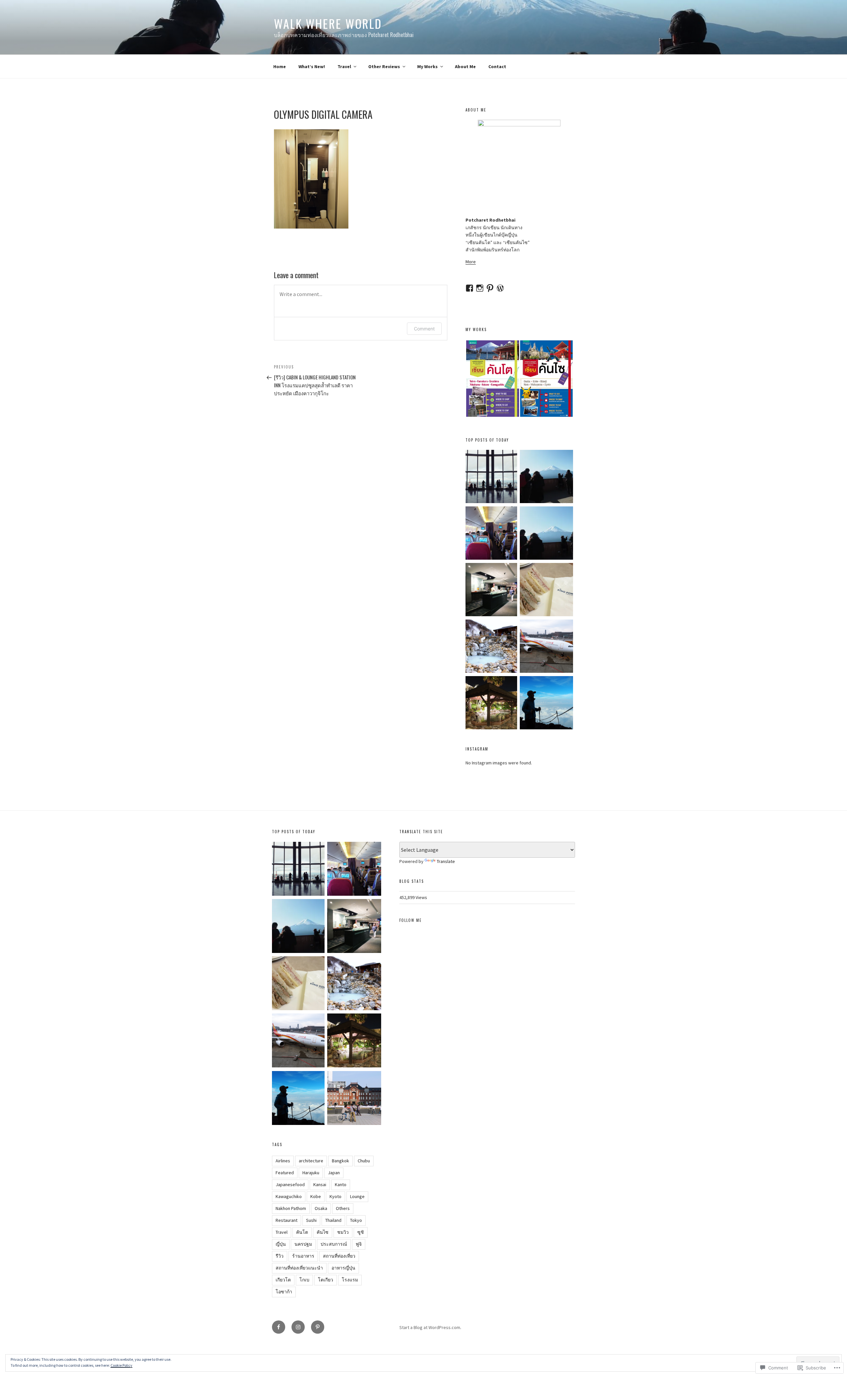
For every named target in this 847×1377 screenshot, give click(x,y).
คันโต (302, 1232)
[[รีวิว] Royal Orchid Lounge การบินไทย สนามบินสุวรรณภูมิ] (492, 590)
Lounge (357, 1196)
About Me (465, 66)
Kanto (340, 1184)
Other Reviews (384, 66)
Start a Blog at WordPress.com (429, 1327)
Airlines (283, 1161)
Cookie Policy (121, 1365)
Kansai (319, 1184)
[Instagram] (298, 1327)
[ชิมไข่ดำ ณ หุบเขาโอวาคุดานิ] (492, 647)
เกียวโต (283, 1280)
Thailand (333, 1220)
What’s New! (311, 66)
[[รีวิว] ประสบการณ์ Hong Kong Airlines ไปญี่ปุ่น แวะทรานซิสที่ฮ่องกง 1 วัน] (546, 647)
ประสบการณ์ (334, 1244)
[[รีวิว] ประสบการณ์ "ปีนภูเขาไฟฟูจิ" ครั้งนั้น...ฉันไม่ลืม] (546, 703)
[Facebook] (278, 1327)
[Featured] (546, 477)
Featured (285, 1173)
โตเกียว (325, 1280)
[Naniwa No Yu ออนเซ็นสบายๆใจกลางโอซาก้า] (492, 703)
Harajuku (310, 1173)
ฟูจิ (359, 1244)
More (471, 262)
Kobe (315, 1196)
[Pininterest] (317, 1327)
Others (343, 1208)
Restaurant (286, 1220)
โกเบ (304, 1280)
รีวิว (280, 1256)
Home (279, 66)
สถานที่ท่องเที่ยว (339, 1256)
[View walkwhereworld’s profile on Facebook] (469, 288)
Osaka (321, 1208)
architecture (311, 1161)
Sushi (311, 1220)
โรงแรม (350, 1280)
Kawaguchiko (289, 1196)
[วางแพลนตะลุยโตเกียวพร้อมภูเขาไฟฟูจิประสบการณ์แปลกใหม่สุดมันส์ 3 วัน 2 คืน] (546, 534)
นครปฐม (303, 1244)
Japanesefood (290, 1184)
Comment (424, 328)
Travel (344, 66)
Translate (446, 861)
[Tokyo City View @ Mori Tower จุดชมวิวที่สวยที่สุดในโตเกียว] (492, 477)
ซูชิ (360, 1232)
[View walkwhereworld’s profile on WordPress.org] (500, 288)
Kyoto (335, 1196)
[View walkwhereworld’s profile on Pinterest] (490, 288)
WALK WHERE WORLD (328, 23)
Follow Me (410, 920)
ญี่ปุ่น (281, 1244)
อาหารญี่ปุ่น (343, 1268)
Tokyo (356, 1220)
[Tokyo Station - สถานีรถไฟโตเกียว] (354, 1099)
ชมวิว (343, 1232)
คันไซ (323, 1232)
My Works (427, 66)
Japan (334, 1173)
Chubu (364, 1161)
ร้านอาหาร (303, 1256)
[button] (492, 378)
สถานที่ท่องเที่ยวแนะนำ (299, 1268)
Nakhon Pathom (291, 1208)
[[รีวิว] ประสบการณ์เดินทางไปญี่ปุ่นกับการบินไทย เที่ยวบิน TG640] (492, 534)
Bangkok (340, 1161)
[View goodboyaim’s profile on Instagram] (480, 288)
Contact (497, 66)
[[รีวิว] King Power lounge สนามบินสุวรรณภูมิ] (546, 590)
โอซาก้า (284, 1292)
